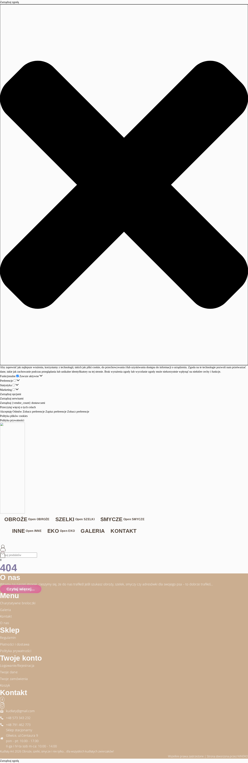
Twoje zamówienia (14, 679)
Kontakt (6, 616)
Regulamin (8, 637)
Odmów (17, 411)
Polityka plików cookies (14, 415)
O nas (4, 623)
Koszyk (5, 685)
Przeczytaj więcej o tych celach (18, 407)
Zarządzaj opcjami (10, 394)
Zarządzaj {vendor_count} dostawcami (22, 402)
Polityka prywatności (12, 420)
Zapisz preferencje (55, 411)
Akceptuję (6, 411)
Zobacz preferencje (34, 411)
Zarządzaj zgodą (9, 760)
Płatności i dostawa (15, 644)
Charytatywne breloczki (18, 603)
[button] (124, 184)
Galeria (5, 610)
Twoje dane (9, 672)
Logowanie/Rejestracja (17, 665)
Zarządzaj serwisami (11, 398)
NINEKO (242, 756)
